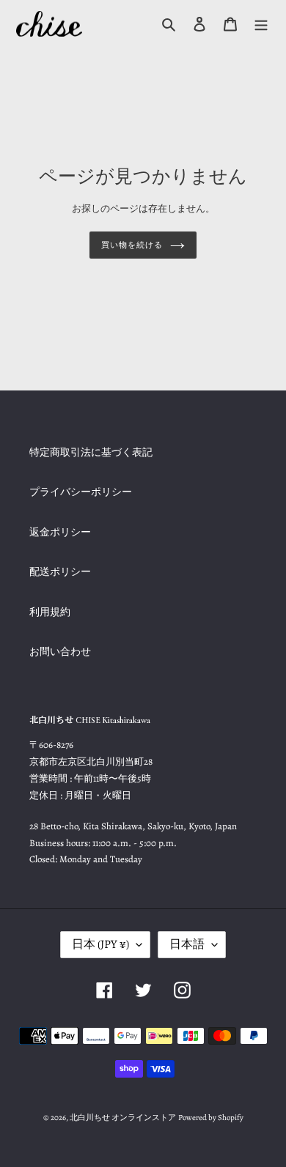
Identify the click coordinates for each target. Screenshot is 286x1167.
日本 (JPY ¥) (100, 944)
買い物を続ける (131, 244)
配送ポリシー (60, 572)
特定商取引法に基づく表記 (91, 452)
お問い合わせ (60, 652)
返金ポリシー (60, 532)
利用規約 (49, 612)
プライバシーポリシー (80, 492)
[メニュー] (261, 23)
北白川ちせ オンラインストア (123, 1117)
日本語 (187, 944)
